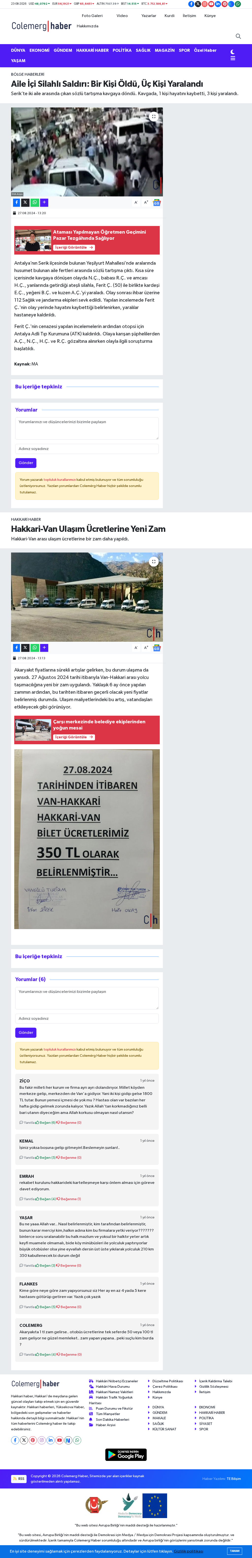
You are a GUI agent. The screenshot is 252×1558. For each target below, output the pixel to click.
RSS (21, 1479)
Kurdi (169, 16)
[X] (24, 1440)
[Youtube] (59, 1440)
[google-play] (126, 1455)
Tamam (234, 1551)
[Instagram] (42, 1440)
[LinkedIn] (51, 1440)
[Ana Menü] (233, 59)
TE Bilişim (234, 1479)
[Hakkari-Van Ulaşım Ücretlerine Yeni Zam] (87, 597)
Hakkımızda (87, 26)
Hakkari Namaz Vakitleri (114, 1392)
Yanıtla (29, 1123)
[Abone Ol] (157, 202)
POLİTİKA (122, 50)
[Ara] (238, 37)
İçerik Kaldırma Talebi (215, 1381)
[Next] (68, 1440)
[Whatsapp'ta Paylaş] (35, 203)
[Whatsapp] (77, 1440)
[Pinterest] (33, 1440)
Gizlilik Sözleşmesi (213, 1386)
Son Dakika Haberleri (112, 1419)
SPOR (184, 50)
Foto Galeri (92, 16)
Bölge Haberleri (27, 74)
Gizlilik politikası (188, 1551)
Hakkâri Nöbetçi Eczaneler (117, 1381)
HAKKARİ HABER (92, 50)
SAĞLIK (143, 50)
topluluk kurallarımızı (60, 480)
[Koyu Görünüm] (233, 52)
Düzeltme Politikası (168, 1381)
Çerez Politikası (165, 1386)
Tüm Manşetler (108, 1414)
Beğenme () (70, 1123)
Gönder (26, 463)
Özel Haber (205, 50)
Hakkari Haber (26, 520)
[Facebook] (15, 1440)
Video (122, 16)
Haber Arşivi (105, 1425)
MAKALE (159, 1418)
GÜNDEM (63, 50)
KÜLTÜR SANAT (164, 1429)
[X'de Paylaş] (25, 203)
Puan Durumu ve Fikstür (114, 1408)
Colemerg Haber (87, 1540)
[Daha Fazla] (44, 203)
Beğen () (47, 1123)
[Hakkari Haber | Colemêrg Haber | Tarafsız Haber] (42, 26)
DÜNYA (18, 50)
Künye (210, 16)
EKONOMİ (39, 50)
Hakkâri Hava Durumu (113, 1386)
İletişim (189, 16)
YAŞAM (18, 61)
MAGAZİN (165, 50)
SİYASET (205, 1424)
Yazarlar (149, 16)
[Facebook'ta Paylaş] (16, 203)
